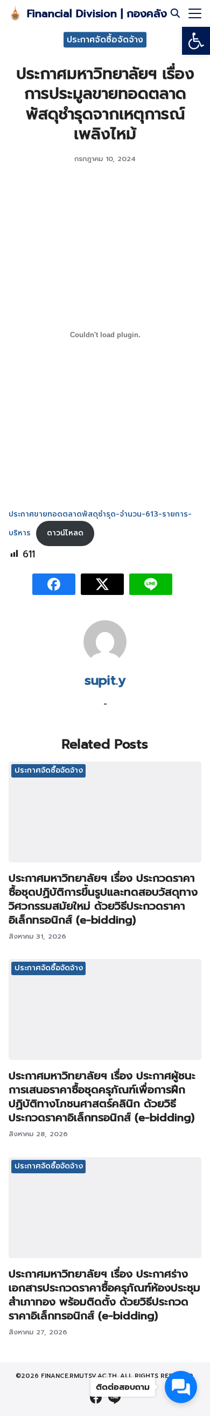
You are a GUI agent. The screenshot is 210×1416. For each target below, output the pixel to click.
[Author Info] (105, 660)
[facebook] (96, 1398)
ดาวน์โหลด (65, 533)
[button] (196, 41)
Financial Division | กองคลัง (97, 13)
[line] (114, 1398)
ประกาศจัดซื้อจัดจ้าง (105, 39)
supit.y (105, 680)
